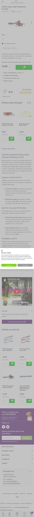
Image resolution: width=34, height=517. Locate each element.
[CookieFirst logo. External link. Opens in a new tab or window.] (2, 251)
